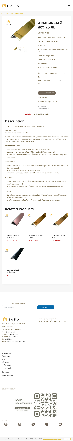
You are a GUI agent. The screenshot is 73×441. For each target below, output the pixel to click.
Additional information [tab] (41, 115)
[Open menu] (69, 5)
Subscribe (45, 307)
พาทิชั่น (4, 359)
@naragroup (10, 332)
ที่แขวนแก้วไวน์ (8, 368)
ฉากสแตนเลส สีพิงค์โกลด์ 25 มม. (13, 237)
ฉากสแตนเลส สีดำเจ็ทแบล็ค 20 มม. (13, 272)
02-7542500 (9, 339)
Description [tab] (28, 115)
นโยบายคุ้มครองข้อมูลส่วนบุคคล (51, 439)
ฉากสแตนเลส (19, 13)
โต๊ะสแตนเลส (7, 365)
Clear (64, 81)
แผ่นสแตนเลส (6, 353)
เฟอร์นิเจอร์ (5, 362)
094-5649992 (13, 334)
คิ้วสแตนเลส (9, 13)
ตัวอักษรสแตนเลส (7, 375)
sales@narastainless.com (16, 341)
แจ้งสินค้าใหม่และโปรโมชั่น (18, 303)
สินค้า (2, 13)
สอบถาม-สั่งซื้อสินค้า (47, 93)
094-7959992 (13, 337)
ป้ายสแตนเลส (6, 372)
